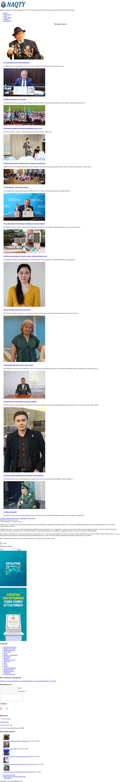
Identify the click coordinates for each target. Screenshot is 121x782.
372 (19, 518)
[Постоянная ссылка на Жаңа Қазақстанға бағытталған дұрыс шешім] (24, 361)
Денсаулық (7, 661)
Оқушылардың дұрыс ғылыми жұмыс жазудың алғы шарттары (24, 163)
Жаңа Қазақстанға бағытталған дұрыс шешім (18, 365)
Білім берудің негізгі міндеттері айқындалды (17, 772)
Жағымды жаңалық (9, 660)
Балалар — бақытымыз (10, 655)
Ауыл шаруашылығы (10, 668)
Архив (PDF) (7, 18)
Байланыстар (7, 21)
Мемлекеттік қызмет (10, 648)
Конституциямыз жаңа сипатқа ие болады (17, 309)
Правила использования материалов (15, 776)
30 (10, 518)
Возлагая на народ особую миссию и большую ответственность (24, 475)
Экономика (7, 672)
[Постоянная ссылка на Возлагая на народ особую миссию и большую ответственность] (24, 472)
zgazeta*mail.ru (4, 722)
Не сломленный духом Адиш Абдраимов (16, 62)
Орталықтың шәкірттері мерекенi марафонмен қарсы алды (23, 128)
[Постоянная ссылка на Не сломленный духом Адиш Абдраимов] (24, 59)
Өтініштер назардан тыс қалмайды (15, 99)
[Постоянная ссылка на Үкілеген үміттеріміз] (24, 508)
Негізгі (6, 13)
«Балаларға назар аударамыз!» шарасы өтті (17, 741)
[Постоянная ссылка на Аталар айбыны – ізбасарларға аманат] (24, 184)
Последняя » (32, 518)
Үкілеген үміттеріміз (10, 512)
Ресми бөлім (7, 652)
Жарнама (6, 19)
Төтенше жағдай (9, 669)
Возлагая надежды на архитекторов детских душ (18, 764)
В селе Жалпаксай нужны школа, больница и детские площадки (24, 223)
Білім (5, 663)
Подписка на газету (9, 775)
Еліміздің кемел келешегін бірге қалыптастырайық (20, 401)
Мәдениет (7, 658)
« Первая (2, 518)
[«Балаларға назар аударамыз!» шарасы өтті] (6, 739)
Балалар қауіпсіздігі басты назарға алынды (17, 756)
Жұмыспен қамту (9, 671)
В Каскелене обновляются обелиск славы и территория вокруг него (25, 256)
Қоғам (5, 653)
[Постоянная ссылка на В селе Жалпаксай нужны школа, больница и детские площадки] (24, 220)
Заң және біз (7, 656)
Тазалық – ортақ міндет (11, 749)
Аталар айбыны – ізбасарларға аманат (16, 187)
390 (24, 518)
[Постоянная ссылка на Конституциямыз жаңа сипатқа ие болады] (24, 306)
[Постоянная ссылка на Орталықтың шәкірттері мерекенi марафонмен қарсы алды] (24, 125)
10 (7, 518)
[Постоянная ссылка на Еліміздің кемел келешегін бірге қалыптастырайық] (24, 398)
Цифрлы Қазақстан (9, 650)
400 (26, 518)
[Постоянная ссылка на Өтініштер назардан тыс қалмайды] (24, 96)
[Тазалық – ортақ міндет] (6, 747)
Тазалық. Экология (9, 674)
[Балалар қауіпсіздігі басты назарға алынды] (6, 755)
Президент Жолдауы (10, 647)
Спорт (5, 664)
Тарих (5, 16)
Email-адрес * (22, 691)
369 (12, 518)
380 (22, 518)
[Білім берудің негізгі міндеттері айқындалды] (6, 770)
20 (8, 518)
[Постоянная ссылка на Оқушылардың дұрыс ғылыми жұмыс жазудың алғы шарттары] (24, 160)
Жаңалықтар (7, 14)
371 (17, 518)
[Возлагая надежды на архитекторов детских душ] (6, 762)
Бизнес (6, 666)
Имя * (20, 688)
